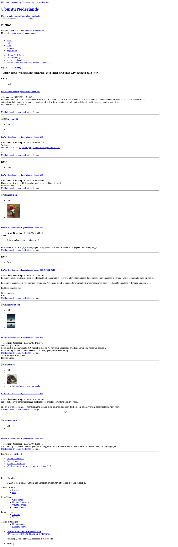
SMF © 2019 (26, 534)
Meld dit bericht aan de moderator (16, 112)
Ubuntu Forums (19, 505)
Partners (45, 2)
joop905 (14, 119)
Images (15, 490)
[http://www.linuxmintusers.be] (26, 386)
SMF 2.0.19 (12, 534)
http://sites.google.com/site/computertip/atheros (39, 147)
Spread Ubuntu (19, 507)
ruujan (13, 195)
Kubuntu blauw (19, 527)
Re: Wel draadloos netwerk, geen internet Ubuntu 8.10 (22, 137)
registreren (39, 30)
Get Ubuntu (17, 500)
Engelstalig (35, 16)
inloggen (28, 30)
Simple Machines (41, 534)
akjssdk (14, 420)
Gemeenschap (28, 2)
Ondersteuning (14, 2)
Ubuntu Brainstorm (20, 502)
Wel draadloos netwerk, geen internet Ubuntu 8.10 (20, 92)
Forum (17, 16)
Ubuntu (4, 2)
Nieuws (38, 2)
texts (14, 492)
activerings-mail (17, 33)
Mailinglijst (25, 16)
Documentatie (7, 16)
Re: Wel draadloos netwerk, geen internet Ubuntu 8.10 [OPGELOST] (28, 270)
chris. (12, 365)
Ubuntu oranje (18, 524)
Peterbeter (15, 305)
